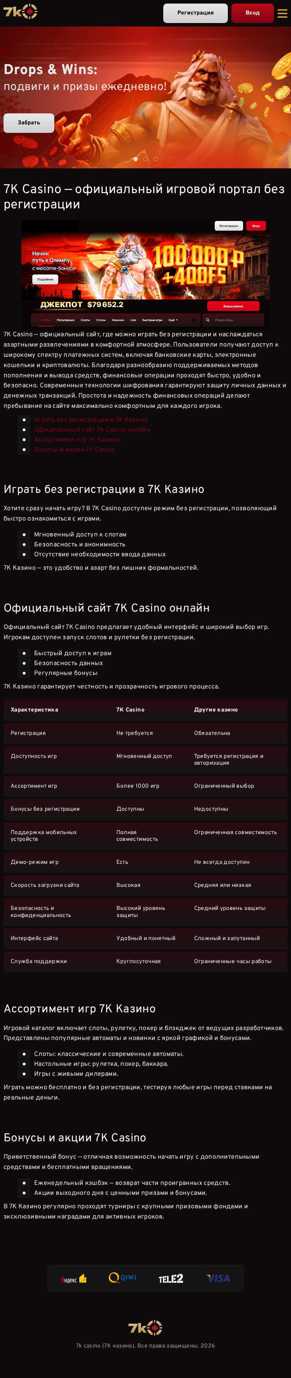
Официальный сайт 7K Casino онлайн (92, 430)
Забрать (29, 122)
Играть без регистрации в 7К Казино (91, 420)
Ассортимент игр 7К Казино (77, 439)
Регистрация (195, 13)
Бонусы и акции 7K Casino (74, 449)
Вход (253, 13)
